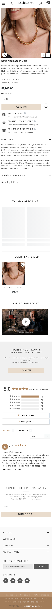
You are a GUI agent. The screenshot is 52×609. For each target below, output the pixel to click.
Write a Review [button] (27, 415)
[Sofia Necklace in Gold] (13, 273)
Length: (7, 93)
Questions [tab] (23, 430)
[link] (13, 240)
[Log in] (40, 3)
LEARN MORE (26, 370)
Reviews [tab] (7, 430)
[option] (26, 33)
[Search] (11, 3)
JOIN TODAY (26, 514)
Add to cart (21, 107)
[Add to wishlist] (46, 107)
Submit (41, 566)
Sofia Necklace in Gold (14, 288)
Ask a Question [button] (27, 422)
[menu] (3, 3)
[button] (43, 55)
